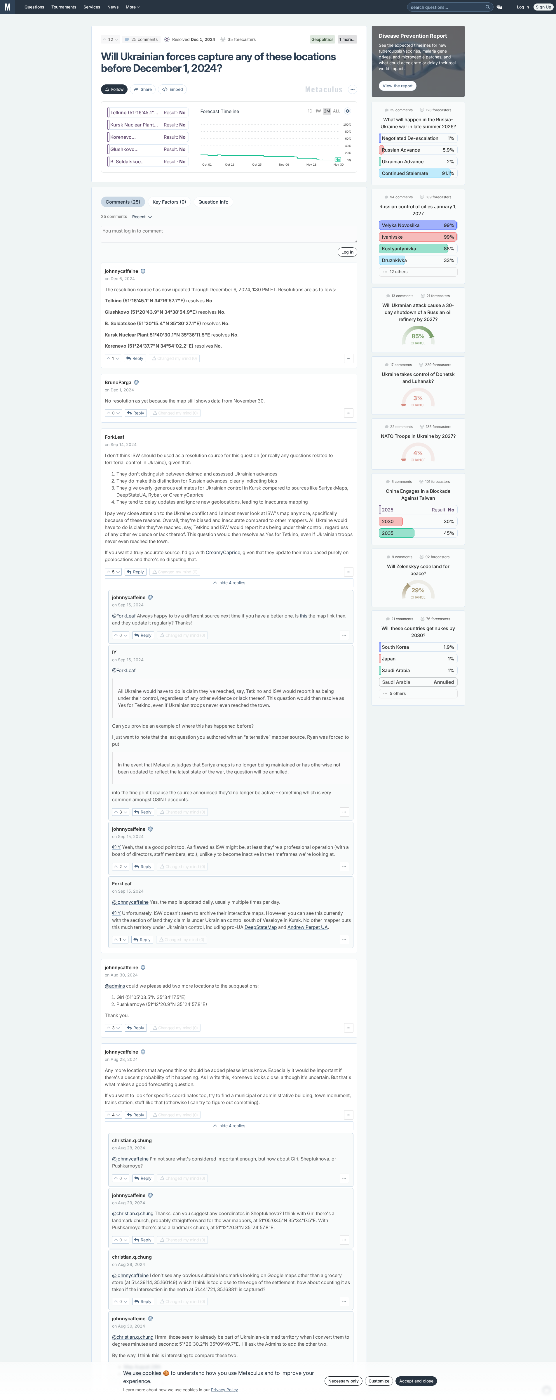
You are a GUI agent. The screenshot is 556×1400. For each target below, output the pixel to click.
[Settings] (347, 111)
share (146, 89)
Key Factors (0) (169, 202)
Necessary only (343, 1380)
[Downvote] (116, 39)
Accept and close (416, 1380)
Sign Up (543, 6)
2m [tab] (327, 111)
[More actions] (352, 89)
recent (139, 216)
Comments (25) (123, 202)
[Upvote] (104, 39)
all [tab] (337, 111)
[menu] (348, 358)
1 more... (347, 39)
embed (176, 89)
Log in (523, 6)
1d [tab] (310, 111)
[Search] (488, 7)
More (131, 6)
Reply (138, 358)
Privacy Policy (224, 1389)
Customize (379, 1380)
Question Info (213, 202)
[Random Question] (499, 7)
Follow (117, 89)
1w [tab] (318, 111)
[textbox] (229, 318)
